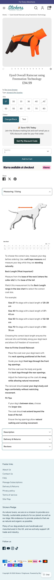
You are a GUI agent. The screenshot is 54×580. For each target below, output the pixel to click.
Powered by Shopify (37, 573)
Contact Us (8, 474)
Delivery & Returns (11, 486)
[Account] (42, 7)
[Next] (50, 69)
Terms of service (10, 495)
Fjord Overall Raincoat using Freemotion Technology (28, 15)
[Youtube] (8, 548)
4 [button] (21, 68)
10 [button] (39, 68)
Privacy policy (9, 491)
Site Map (7, 499)
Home (5, 15)
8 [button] (33, 68)
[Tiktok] (16, 548)
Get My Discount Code (27, 141)
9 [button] (36, 68)
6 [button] (27, 68)
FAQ (5, 478)
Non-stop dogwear (11, 90)
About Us (7, 469)
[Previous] (3, 69)
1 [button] (12, 68)
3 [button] (18, 68)
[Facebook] (4, 548)
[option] (27, 42)
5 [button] (24, 68)
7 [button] (30, 68)
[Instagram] (12, 548)
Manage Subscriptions (12, 482)
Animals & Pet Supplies (14, 92)
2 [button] (15, 68)
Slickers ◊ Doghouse (22, 573)
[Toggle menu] (4, 8)
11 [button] (42, 68)
